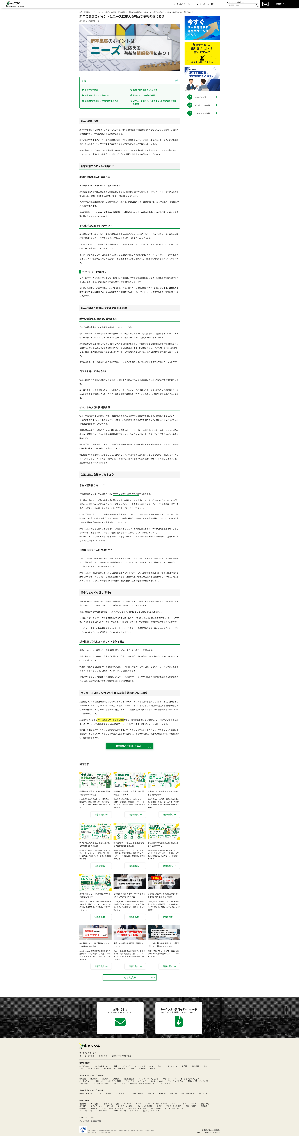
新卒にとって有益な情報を (144, 95)
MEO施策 (93, 1079)
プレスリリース (164, 1083)
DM (100, 1093)
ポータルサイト (85, 1081)
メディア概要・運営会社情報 (90, 1121)
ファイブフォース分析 (110, 1103)
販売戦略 (82, 1108)
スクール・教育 (93, 1068)
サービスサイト (119, 1083)
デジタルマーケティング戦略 (112, 1108)
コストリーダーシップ (188, 1103)
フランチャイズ (171, 1066)
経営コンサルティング (122, 1066)
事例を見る (103, 1056)
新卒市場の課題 (91, 89)
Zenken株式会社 (214, 1130)
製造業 (184, 1066)
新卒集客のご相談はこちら (128, 746)
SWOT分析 (127, 1103)
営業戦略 (204, 1106)
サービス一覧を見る (86, 1056)
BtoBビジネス (84, 1066)
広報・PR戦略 (191, 1106)
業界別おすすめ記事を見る (121, 1056)
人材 (159, 1066)
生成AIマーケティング (151, 1110)
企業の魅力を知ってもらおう (145, 89)
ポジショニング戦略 (144, 1106)
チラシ (108, 1093)
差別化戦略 (205, 1103)
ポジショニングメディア (190, 1079)
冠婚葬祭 (142, 1068)
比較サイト (100, 1081)
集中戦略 (82, 1106)
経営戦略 (82, 1103)
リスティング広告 (157, 1081)
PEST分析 (94, 1103)
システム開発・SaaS (101, 1066)
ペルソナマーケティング (174, 1108)
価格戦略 (94, 1108)
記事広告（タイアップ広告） (198, 1081)
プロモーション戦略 (173, 1106)
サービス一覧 (200, 97)
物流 (206, 1066)
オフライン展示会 (136, 1093)
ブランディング (96, 1106)
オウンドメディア (169, 1079)
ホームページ (84, 1083)
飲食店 (152, 1068)
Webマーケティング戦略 (137, 1108)
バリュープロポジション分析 (156, 1103)
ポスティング (120, 1093)
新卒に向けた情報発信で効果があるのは (101, 100)
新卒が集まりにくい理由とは (97, 95)
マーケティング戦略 (125, 1106)
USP (173, 1103)
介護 (132, 1068)
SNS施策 (105, 1079)
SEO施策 (82, 1079)
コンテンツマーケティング (148, 1079)
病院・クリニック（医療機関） (114, 1068)
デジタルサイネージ (86, 1093)
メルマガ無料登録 (202, 113)
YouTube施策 (129, 1079)
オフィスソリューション (144, 1066)
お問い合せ (281, 3)
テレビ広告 (203, 1093)
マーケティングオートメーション (141, 1083)
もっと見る (130, 977)
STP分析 (110, 1106)
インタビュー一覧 (202, 105)
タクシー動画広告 (187, 1093)
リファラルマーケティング (136, 1081)
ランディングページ (101, 1083)
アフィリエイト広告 (175, 1081)
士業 (81, 1068)
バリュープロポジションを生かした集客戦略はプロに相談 (154, 102)
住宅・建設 (195, 1066)
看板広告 (162, 1093)
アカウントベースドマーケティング (125, 1110)
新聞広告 (151, 1093)
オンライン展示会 (114, 1081)
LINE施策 (116, 1079)
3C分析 (138, 1103)
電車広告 (173, 1093)
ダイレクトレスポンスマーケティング (93, 1110)
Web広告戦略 (155, 1108)
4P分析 (159, 1106)
